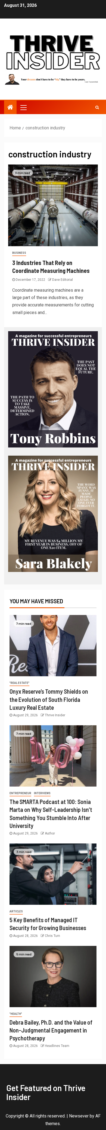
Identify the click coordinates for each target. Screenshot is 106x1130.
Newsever (79, 1116)
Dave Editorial (62, 280)
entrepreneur (20, 793)
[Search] (97, 107)
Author (50, 833)
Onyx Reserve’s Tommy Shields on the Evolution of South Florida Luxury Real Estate (49, 699)
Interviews (42, 793)
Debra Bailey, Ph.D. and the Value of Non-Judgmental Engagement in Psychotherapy (51, 1030)
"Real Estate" (19, 682)
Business (19, 252)
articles (16, 911)
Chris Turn (52, 936)
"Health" (16, 1013)
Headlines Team (57, 1046)
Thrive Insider (55, 715)
